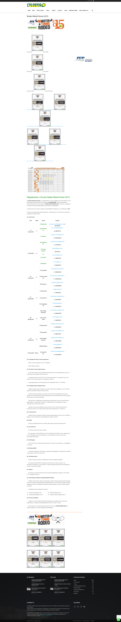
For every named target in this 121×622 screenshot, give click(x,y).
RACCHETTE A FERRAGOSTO (37, 592)
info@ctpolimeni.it (57, 289)
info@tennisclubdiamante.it (57, 323)
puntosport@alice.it (57, 303)
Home (28, 14)
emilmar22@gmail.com (57, 248)
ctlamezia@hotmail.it (57, 255)
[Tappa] (33, 568)
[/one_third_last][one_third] (57, 126)
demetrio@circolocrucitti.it (57, 268)
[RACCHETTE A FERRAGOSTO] (29, 593)
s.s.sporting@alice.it (57, 344)
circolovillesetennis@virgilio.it (57, 241)
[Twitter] (91, 1)
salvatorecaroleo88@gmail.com (56, 224)
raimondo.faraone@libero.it (57, 330)
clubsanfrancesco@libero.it (57, 337)
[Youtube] (93, 1)
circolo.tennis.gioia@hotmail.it (57, 351)
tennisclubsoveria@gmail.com (57, 296)
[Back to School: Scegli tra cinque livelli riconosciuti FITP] (29, 589)
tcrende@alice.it (57, 261)
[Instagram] (90, 1)
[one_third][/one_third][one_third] (40, 109)
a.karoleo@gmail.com (57, 317)
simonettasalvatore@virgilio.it (57, 275)
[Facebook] (88, 1)
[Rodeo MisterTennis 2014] (45, 525)
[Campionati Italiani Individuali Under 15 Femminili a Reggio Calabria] (29, 580)
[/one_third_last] (49, 161)
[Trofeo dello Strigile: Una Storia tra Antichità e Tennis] (29, 584)
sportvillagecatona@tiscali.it (57, 310)
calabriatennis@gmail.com (46, 615)
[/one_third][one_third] (44, 144)
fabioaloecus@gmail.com (57, 282)
